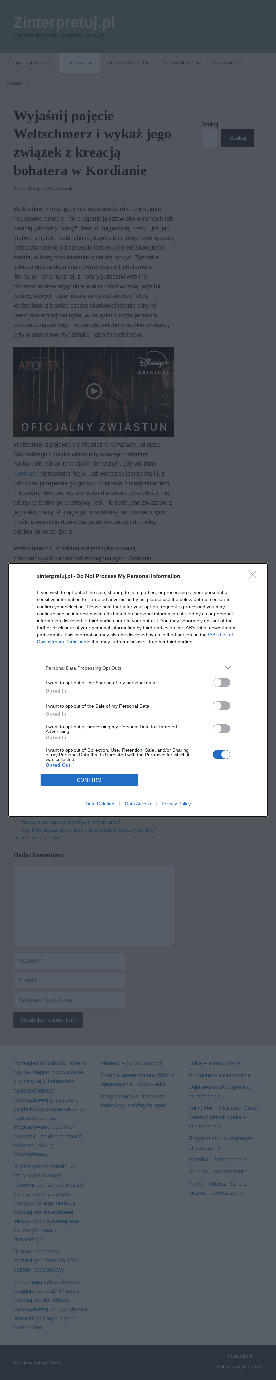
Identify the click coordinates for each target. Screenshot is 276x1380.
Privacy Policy (176, 803)
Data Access (138, 803)
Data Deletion (99, 803)
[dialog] (138, 690)
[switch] (221, 682)
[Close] (254, 576)
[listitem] (138, 667)
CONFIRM (89, 780)
